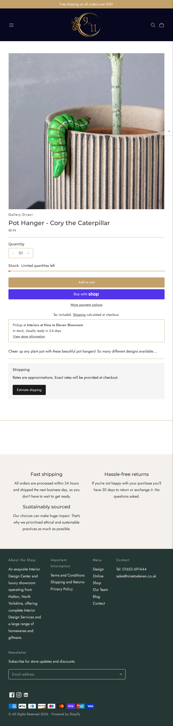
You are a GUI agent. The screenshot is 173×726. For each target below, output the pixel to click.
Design (98, 569)
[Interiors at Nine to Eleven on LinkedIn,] (25, 696)
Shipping (79, 314)
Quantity (16, 244)
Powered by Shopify (65, 714)
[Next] (169, 131)
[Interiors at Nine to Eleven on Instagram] (19, 696)
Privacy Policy (62, 589)
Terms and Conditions (68, 575)
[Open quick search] (153, 25)
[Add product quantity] (28, 253)
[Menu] (11, 25)
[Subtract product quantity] (13, 253)
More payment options (86, 304)
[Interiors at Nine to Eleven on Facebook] (12, 696)
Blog (96, 596)
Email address (22, 670)
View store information (29, 336)
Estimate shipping (29, 389)
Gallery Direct (20, 214)
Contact (99, 603)
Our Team (100, 589)
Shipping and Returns (67, 582)
